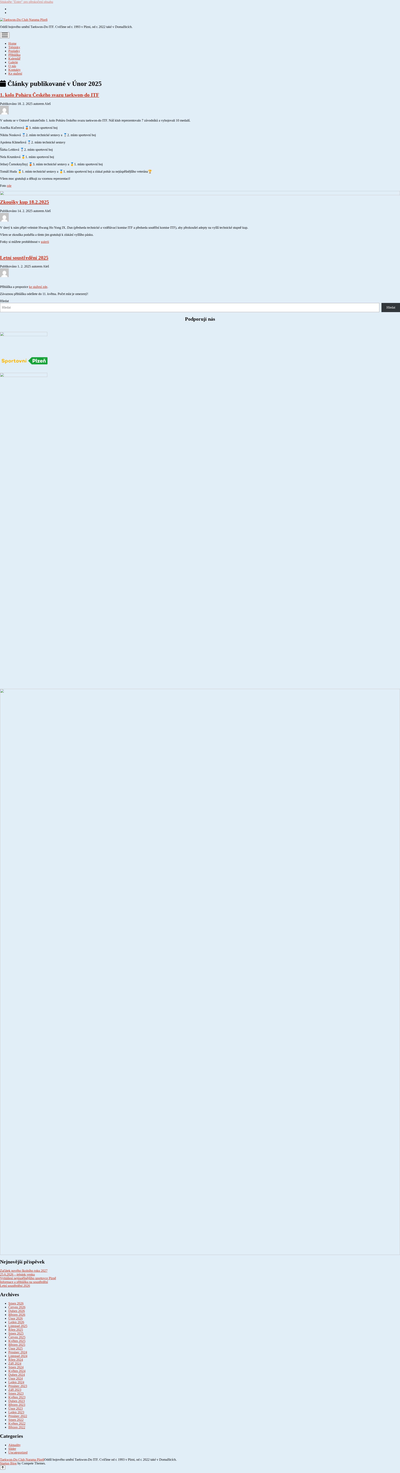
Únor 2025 (15, 1348)
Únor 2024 (15, 1378)
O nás (12, 66)
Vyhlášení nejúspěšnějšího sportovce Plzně (28, 1278)
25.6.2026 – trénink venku (17, 1274)
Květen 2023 (16, 1397)
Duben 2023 (16, 1401)
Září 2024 (14, 1363)
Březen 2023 (16, 1404)
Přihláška (14, 55)
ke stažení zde (38, 287)
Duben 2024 (16, 1374)
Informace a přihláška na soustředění (24, 1282)
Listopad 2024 (17, 1356)
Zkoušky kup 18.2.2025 (24, 202)
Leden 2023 (16, 1412)
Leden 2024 (16, 1382)
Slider (12, 1448)
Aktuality (14, 1445)
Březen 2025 (16, 1344)
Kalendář (14, 58)
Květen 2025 (16, 1341)
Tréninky (14, 47)
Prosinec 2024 (17, 1352)
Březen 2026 (16, 1314)
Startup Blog (8, 1463)
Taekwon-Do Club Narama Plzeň (22, 1459)
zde (9, 185)
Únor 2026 (15, 1318)
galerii (45, 242)
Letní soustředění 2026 (15, 1285)
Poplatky (14, 51)
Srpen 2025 (16, 1333)
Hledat (4, 301)
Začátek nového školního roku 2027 (24, 1270)
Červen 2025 (16, 1337)
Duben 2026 (16, 1311)
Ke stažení (15, 73)
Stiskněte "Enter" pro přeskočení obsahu (26, 2)
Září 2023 (14, 1389)
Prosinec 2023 (17, 1386)
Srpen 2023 (16, 1393)
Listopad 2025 (17, 1326)
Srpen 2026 (16, 1303)
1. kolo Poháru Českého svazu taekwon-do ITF (49, 95)
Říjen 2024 (15, 1359)
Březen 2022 (16, 1427)
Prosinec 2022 (17, 1416)
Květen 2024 (16, 1371)
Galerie (13, 62)
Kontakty (14, 70)
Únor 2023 (15, 1408)
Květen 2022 (16, 1423)
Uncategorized (18, 1452)
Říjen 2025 (15, 1329)
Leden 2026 (16, 1322)
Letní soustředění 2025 (24, 257)
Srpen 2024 (16, 1367)
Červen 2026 (16, 1307)
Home (12, 43)
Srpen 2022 (16, 1420)
